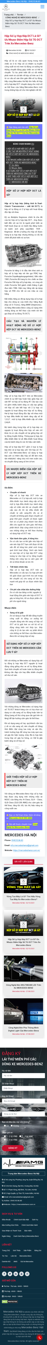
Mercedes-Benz (25, 1256)
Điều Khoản (6, 1220)
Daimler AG (6, 1261)
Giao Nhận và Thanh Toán (11, 1231)
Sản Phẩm (27, 1250)
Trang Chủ (6, 1250)
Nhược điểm (15, 168)
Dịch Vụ (35, 1220)
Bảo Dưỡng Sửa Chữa (10, 1225)
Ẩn (33, 144)
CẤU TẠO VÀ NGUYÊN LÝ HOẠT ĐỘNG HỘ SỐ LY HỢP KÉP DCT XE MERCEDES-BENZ (22, 154)
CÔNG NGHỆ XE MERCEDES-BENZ (21, 53)
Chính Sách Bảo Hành (30, 1225)
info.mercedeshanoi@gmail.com (24, 845)
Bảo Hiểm (28, 1231)
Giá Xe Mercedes (26, 1261)
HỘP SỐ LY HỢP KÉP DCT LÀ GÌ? (20, 149)
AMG (15, 1261)
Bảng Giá (37, 1250)
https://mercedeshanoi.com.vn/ (26, 850)
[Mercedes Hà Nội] (6, 7)
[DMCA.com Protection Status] (10, 1301)
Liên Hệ (13, 1256)
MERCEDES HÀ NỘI (18, 182)
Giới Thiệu (16, 1250)
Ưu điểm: (14, 165)
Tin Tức (5, 1256)
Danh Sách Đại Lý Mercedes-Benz (26, 1236)
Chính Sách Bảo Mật (21, 1220)
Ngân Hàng (6, 1236)
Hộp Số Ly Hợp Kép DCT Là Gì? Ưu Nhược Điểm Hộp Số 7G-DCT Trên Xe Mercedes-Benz (23, 942)
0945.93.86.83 (17, 840)
